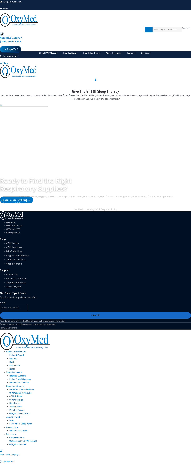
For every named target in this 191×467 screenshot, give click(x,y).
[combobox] (167, 29)
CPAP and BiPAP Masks (20, 393)
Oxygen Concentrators (19, 413)
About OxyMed (13, 417)
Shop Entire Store (14, 386)
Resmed (13, 358)
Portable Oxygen (17, 410)
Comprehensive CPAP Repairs (23, 441)
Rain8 (11, 362)
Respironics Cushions (19, 382)
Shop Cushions (13, 372)
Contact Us (11, 427)
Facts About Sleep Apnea (20, 424)
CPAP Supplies (16, 400)
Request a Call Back (18, 430)
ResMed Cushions (17, 376)
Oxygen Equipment (17, 444)
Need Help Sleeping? (11, 37)
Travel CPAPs (15, 406)
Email (3, 302)
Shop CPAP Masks (15, 351)
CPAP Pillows (15, 396)
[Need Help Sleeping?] (2, 34)
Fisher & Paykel (16, 355)
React (12, 369)
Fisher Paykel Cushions (20, 379)
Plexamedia (50, 324)
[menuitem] (49, 53)
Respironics (14, 365)
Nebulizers (14, 403)
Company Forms (16, 437)
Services (10, 434)
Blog (11, 420)
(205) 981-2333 (10, 41)
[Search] (149, 29)
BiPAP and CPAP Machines (21, 389)
